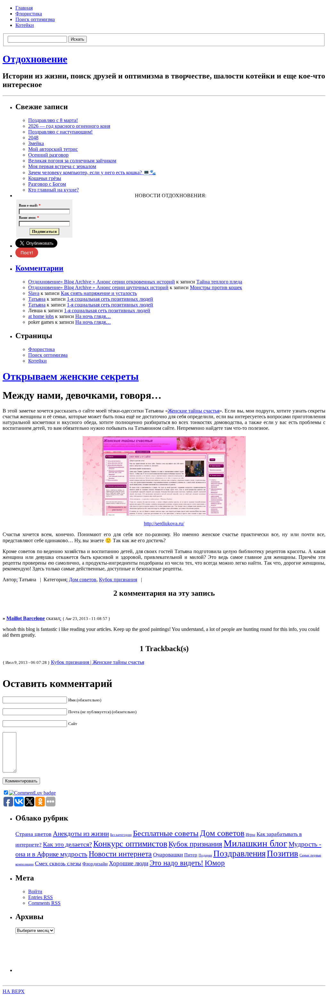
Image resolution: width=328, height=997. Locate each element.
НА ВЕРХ (14, 991)
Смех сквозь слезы (58, 863)
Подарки (205, 855)
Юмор (215, 863)
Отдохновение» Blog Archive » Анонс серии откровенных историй (101, 281)
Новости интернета (120, 853)
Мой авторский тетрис (53, 149)
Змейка (36, 143)
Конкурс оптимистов (130, 843)
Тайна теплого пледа (219, 281)
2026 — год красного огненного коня (69, 126)
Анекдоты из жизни (81, 834)
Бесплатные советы (166, 833)
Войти (35, 891)
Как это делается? (67, 844)
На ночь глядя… (93, 316)
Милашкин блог (255, 843)
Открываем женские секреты (71, 376)
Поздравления (239, 853)
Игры (250, 834)
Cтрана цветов (33, 834)
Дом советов (82, 579)
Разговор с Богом (47, 184)
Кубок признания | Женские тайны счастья (97, 662)
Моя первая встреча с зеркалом (62, 166)
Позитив (282, 853)
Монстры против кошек (216, 287)
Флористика (28, 13)
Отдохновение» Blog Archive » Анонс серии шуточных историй (98, 287)
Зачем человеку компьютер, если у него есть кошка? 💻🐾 (92, 172)
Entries (40, 897)
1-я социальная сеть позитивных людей (110, 299)
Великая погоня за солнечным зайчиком (72, 160)
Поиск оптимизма (35, 19)
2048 (33, 137)
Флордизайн (95, 863)
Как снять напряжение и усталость (99, 293)
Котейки (24, 25)
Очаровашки (168, 855)
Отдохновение (35, 59)
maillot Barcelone (25, 618)
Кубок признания (118, 579)
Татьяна (36, 299)
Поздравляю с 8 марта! (53, 120)
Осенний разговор (48, 155)
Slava (33, 293)
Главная (24, 8)
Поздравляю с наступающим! (60, 132)
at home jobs (41, 316)
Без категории (121, 835)
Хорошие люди (128, 863)
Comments (44, 903)
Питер (190, 854)
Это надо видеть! (176, 863)
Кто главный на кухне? (53, 189)
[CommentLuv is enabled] (32, 793)
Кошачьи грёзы (44, 178)
